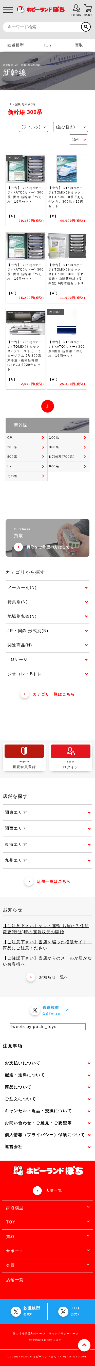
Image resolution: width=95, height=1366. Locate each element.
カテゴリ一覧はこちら (54, 694)
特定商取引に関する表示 (45, 1339)
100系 (54, 437)
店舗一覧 (53, 1190)
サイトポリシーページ (63, 1333)
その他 (12, 476)
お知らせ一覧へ (53, 977)
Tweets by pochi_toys (33, 1026)
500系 (12, 457)
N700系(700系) (62, 457)
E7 (9, 466)
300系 (54, 447)
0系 (10, 437)
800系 (54, 466)
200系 (12, 447)
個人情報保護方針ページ (29, 1333)
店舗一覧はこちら (54, 881)
